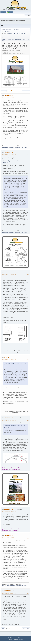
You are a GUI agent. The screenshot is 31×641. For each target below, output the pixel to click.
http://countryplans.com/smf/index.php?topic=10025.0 (14, 147)
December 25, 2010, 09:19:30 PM (9, 511)
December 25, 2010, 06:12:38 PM (9, 97)
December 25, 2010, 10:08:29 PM (9, 537)
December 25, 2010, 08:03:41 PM (9, 274)
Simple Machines (19, 639)
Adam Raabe (5, 35)
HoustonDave (8, 95)
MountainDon (24, 33)
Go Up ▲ (21, 637)
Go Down (3, 91)
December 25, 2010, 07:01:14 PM (9, 154)
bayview (6, 272)
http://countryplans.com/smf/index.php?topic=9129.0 (13, 161)
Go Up (2, 628)
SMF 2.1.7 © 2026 (12, 639)
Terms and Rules (14, 637)
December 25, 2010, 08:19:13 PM (9, 359)
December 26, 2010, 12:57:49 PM (9, 593)
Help (9, 637)
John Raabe (10, 33)
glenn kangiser (17, 33)
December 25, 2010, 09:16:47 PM (9, 420)
